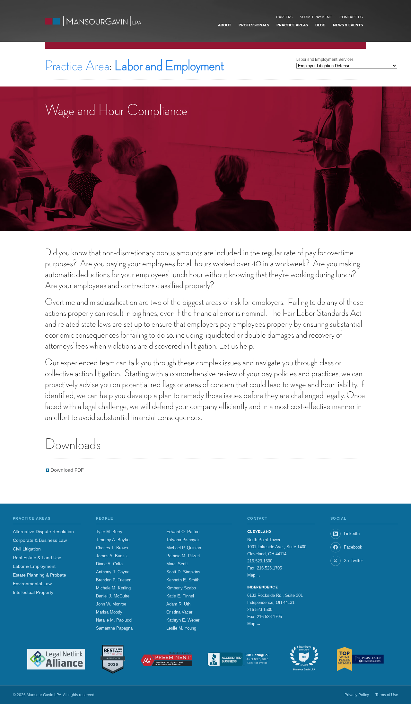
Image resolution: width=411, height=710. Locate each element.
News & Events (348, 25)
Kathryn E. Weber (182, 620)
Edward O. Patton (182, 532)
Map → (254, 575)
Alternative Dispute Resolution (43, 531)
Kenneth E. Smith (182, 580)
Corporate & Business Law (40, 540)
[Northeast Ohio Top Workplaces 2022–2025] (360, 659)
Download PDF (67, 470)
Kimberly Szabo (181, 588)
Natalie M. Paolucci (114, 620)
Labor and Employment (169, 66)
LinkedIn (352, 533)
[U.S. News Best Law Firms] (113, 659)
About (224, 25)
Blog (320, 25)
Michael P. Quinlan (183, 548)
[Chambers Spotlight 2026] (304, 659)
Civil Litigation (27, 549)
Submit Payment (316, 17)
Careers (284, 17)
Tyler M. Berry (109, 532)
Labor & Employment (34, 566)
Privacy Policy (357, 695)
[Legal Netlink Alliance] (56, 659)
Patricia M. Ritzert (183, 556)
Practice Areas (292, 25)
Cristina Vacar (179, 612)
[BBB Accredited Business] (239, 659)
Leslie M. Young (181, 628)
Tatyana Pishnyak (183, 540)
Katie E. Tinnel (180, 596)
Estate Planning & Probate (39, 575)
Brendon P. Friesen (113, 580)
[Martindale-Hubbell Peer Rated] (166, 659)
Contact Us (351, 17)
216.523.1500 (259, 561)
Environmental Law (32, 583)
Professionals (254, 25)
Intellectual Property (33, 592)
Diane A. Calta (109, 564)
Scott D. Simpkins (183, 572)
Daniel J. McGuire (112, 596)
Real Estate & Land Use (37, 557)
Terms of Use (386, 695)
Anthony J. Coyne (112, 572)
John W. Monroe (111, 604)
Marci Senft (177, 564)
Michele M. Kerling (113, 588)
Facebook (353, 547)
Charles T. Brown (112, 548)
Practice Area (77, 66)
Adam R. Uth (178, 604)
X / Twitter (353, 560)
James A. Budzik (112, 556)
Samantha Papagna (114, 628)
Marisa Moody (109, 612)
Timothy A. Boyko (112, 540)
